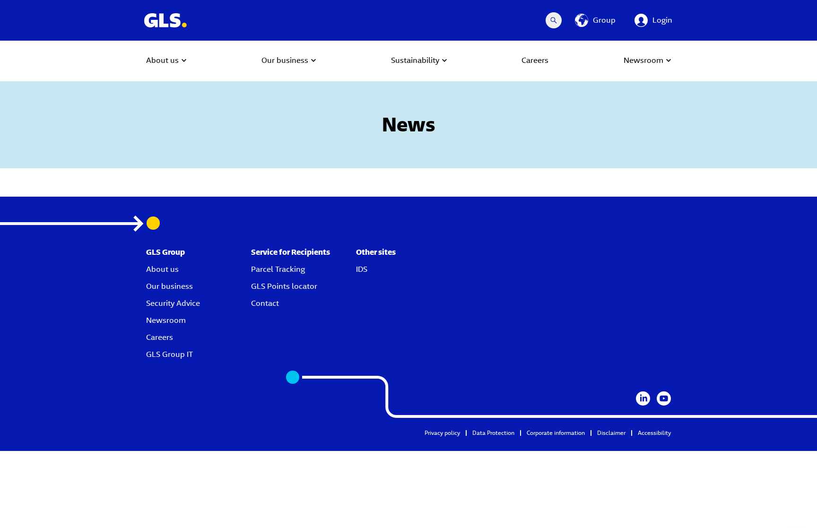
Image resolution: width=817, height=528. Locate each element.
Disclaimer (611, 432)
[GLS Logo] (165, 20)
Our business (169, 286)
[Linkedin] (643, 398)
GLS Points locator (284, 286)
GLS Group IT (169, 354)
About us (162, 269)
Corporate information (556, 432)
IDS (361, 269)
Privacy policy (442, 432)
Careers (159, 337)
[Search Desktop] (554, 20)
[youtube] (664, 398)
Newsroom (166, 320)
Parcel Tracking (278, 269)
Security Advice (173, 303)
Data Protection (493, 432)
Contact (265, 303)
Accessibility (654, 432)
